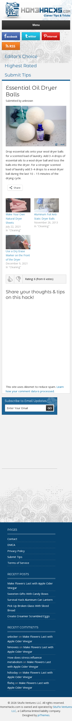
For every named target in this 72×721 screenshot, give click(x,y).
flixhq (10, 683)
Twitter (31, 36)
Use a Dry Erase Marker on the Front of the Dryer (18, 255)
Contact (12, 539)
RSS (11, 46)
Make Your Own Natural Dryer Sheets (15, 218)
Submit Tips (18, 75)
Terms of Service (18, 563)
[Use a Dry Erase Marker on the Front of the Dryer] (18, 242)
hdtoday (12, 672)
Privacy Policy (16, 551)
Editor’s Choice (21, 56)
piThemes (43, 715)
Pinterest (51, 36)
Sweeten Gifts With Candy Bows (27, 594)
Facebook (11, 36)
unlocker (12, 636)
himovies (13, 647)
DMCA (11, 545)
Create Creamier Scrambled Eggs (28, 616)
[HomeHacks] (36, 10)
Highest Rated (21, 65)
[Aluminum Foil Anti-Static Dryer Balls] (46, 205)
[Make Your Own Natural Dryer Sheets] (18, 205)
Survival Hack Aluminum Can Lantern (30, 599)
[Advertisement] (29, 441)
